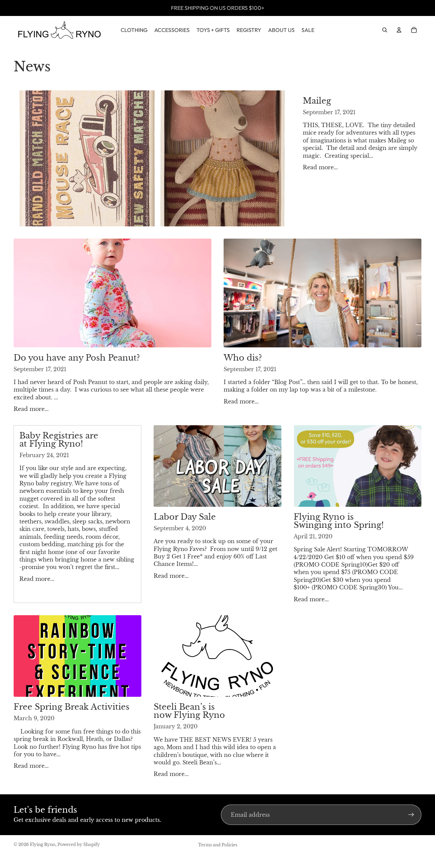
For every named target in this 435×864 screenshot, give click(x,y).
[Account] (399, 29)
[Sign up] (411, 815)
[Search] (384, 29)
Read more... (320, 167)
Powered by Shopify (78, 844)
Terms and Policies (217, 844)
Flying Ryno (42, 844)
